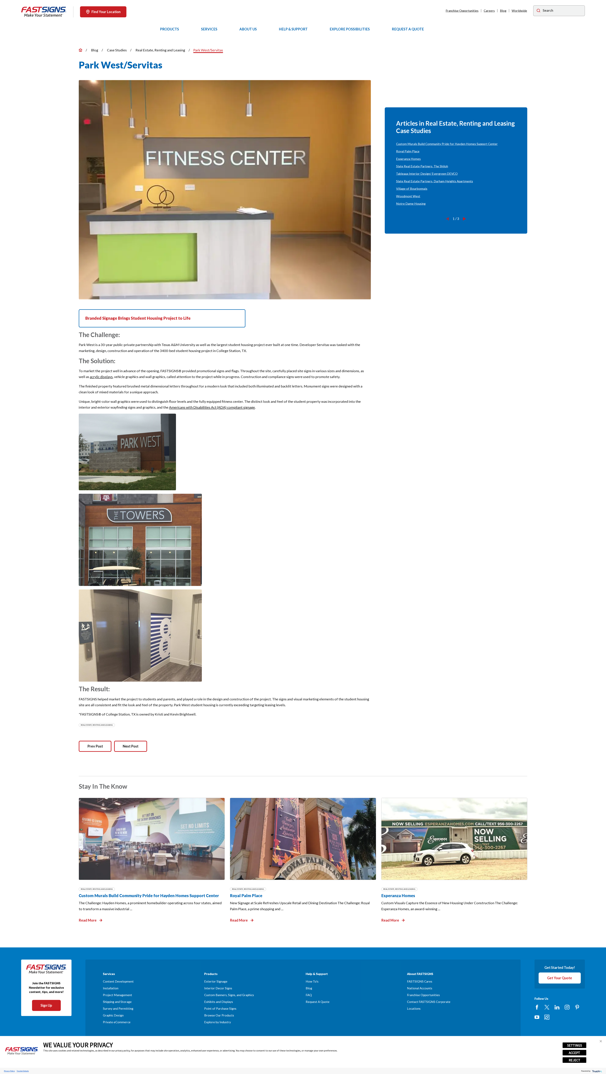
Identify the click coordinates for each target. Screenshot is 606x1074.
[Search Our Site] (538, 11)
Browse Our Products (219, 1015)
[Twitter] (546, 1007)
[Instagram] (567, 1007)
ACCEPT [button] (574, 1053)
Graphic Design (113, 1015)
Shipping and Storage (117, 1002)
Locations (414, 1008)
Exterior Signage (215, 981)
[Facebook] (537, 1007)
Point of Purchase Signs (220, 1008)
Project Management (117, 995)
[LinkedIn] (557, 1007)
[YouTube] (537, 1017)
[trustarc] (597, 1071)
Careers (489, 10)
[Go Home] (80, 50)
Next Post (130, 746)
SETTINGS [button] (574, 1045)
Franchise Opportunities (462, 10)
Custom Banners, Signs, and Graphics (229, 995)
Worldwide (519, 10)
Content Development (118, 981)
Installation (110, 988)
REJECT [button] (574, 1060)
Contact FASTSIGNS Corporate (428, 1002)
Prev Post (95, 746)
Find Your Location (106, 12)
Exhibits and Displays (218, 1002)
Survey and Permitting (118, 1008)
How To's (312, 981)
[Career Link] (546, 1017)
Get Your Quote (559, 978)
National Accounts (419, 988)
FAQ (309, 995)
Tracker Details (23, 1071)
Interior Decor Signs (218, 988)
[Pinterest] (577, 1007)
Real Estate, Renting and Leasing (97, 725)
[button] (601, 1041)
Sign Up (46, 1005)
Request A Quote (318, 1002)
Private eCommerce (117, 1022)
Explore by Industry (217, 1022)
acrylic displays (101, 377)
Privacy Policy (9, 1071)
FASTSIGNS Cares (419, 981)
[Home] (43, 12)
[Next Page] (464, 218)
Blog (503, 10)
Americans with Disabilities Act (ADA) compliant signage (212, 407)
